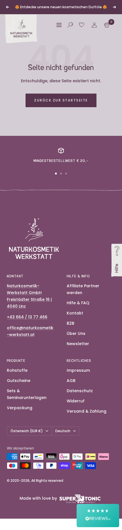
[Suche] (70, 25)
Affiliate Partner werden (83, 289)
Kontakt (75, 313)
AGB (71, 380)
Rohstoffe (17, 370)
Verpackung (19, 408)
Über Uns (76, 333)
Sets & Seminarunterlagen (27, 394)
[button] (98, 515)
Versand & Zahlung (86, 411)
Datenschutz (80, 391)
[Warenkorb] (106, 24)
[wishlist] (81, 24)
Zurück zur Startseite (61, 100)
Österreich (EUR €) (26, 430)
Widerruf (76, 401)
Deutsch (62, 430)
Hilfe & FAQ (78, 303)
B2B (70, 323)
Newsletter (78, 344)
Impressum (78, 370)
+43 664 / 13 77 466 (27, 317)
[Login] (94, 25)
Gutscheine (18, 380)
